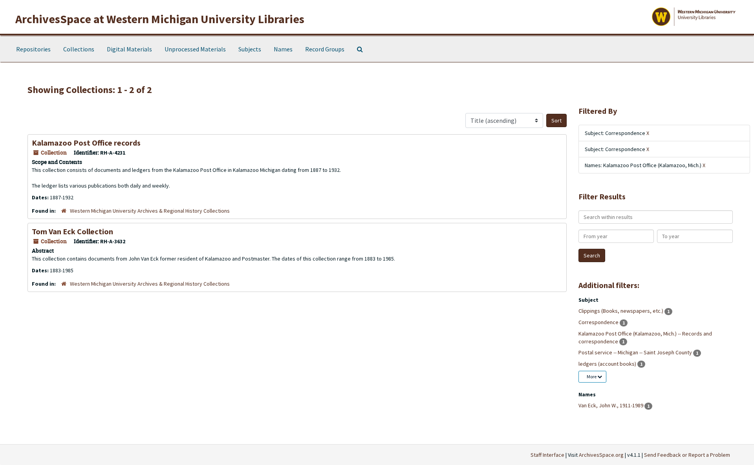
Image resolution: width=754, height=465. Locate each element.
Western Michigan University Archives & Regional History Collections (150, 210)
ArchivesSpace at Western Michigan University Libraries (159, 18)
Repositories (33, 49)
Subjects (249, 49)
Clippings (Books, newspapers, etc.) (621, 310)
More (592, 376)
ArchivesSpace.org (601, 454)
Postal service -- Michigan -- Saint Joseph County (635, 352)
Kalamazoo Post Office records (86, 143)
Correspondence (599, 322)
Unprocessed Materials (195, 49)
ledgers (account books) (607, 363)
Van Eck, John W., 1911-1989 (611, 405)
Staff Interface (547, 454)
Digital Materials (129, 49)
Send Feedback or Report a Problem (687, 454)
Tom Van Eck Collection (72, 231)
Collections (78, 49)
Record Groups (324, 49)
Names (283, 49)
